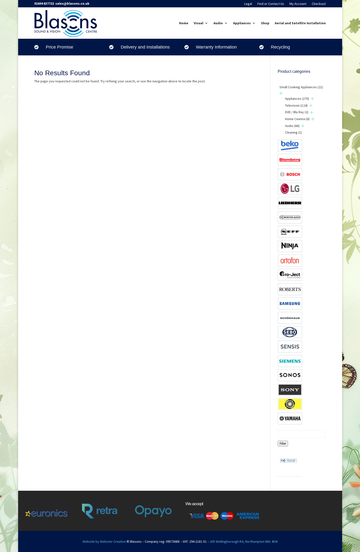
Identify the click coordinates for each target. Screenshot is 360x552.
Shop (265, 23)
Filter (283, 443)
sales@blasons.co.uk (72, 3)
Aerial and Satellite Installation (300, 23)
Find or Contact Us (270, 4)
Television (296, 105)
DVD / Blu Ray (296, 112)
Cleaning (293, 132)
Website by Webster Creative (104, 541)
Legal (248, 4)
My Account (297, 4)
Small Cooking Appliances (301, 87)
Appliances (242, 23)
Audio (218, 23)
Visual (198, 23)
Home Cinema (297, 119)
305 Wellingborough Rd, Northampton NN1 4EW (244, 541)
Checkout (319, 4)
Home (183, 23)
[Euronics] (288, 466)
